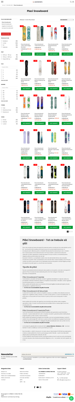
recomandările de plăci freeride (40, 287)
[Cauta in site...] (71, 2)
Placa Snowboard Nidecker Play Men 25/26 (39, 149)
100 (4, 99)
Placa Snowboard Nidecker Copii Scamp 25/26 (53, 149)
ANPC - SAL (22, 382)
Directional (6, 112)
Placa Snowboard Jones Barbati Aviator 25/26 (26, 184)
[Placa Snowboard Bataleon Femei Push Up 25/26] (67, 68)
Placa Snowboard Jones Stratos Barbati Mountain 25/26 (67, 184)
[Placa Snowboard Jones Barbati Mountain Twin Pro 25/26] (53, 207)
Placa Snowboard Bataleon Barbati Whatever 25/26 (39, 115)
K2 (3, 45)
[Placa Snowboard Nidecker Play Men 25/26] (40, 137)
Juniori (4, 124)
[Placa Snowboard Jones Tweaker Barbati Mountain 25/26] (40, 207)
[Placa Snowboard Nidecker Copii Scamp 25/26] (53, 137)
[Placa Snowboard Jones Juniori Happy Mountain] (26, 33)
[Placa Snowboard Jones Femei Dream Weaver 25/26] (67, 207)
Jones (4, 43)
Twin (4, 108)
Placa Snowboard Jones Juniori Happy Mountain (26, 46)
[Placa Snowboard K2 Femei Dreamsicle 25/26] (53, 33)
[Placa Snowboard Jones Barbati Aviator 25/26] (26, 172)
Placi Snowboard (6, 22)
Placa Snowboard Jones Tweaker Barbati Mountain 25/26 (40, 219)
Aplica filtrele (6, 34)
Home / (4, 5)
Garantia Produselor (25, 375)
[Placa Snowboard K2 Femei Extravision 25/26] (67, 33)
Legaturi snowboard (7, 26)
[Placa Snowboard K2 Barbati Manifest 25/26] (53, 68)
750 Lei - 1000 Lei (7, 57)
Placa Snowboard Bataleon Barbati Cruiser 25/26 (25, 149)
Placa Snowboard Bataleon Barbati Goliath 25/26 (52, 115)
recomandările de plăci (37, 322)
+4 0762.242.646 (63, 378)
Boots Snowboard (6, 24)
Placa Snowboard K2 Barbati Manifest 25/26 (53, 80)
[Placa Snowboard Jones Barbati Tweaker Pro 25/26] (26, 207)
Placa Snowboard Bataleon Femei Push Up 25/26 (67, 80)
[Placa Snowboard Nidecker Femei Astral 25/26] (67, 137)
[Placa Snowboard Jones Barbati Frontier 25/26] (40, 172)
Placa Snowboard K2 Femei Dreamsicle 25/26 (53, 46)
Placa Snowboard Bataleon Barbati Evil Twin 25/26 (67, 115)
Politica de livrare (5, 377)
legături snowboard (56, 284)
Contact (3, 380)
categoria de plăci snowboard (48, 321)
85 (3, 93)
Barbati (5, 122)
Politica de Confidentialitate (8, 375)
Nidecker (5, 47)
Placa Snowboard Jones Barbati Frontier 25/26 (40, 184)
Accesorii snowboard (7, 28)
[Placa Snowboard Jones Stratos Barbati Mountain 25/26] (67, 172)
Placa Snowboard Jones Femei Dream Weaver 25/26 (66, 219)
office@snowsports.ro (65, 380)
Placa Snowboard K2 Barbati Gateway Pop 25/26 (40, 80)
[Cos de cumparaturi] (73, 2)
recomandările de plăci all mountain (41, 306)
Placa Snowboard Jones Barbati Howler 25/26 (53, 184)
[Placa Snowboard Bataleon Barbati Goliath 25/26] (53, 103)
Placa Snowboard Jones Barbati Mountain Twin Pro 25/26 (52, 219)
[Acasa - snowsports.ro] (37, 2)
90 (3, 95)
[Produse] (2, 2)
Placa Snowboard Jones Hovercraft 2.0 (40, 45)
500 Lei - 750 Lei (7, 55)
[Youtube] (37, 387)
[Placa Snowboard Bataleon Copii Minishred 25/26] (26, 103)
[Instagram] (40, 387)
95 (3, 97)
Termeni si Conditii (6, 373)
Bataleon (5, 41)
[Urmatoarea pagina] (72, 232)
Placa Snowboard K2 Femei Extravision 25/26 (67, 46)
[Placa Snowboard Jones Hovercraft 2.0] (40, 33)
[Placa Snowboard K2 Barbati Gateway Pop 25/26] (40, 68)
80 (3, 91)
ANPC (21, 380)
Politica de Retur (24, 373)
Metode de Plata (24, 371)
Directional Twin (7, 110)
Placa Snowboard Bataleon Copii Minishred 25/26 (25, 115)
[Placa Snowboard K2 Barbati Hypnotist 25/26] (26, 68)
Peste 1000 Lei (6, 59)
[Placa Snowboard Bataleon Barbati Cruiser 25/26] (26, 137)
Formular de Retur (24, 377)
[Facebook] (34, 387)
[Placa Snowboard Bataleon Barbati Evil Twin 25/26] (67, 103)
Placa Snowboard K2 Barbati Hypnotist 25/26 (26, 80)
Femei (4, 120)
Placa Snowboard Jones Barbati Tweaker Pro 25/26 (26, 219)
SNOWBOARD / (10, 5)
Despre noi (4, 371)
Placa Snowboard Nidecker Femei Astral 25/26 (67, 149)
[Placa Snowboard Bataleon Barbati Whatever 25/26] (40, 103)
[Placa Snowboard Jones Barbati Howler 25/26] (53, 172)
